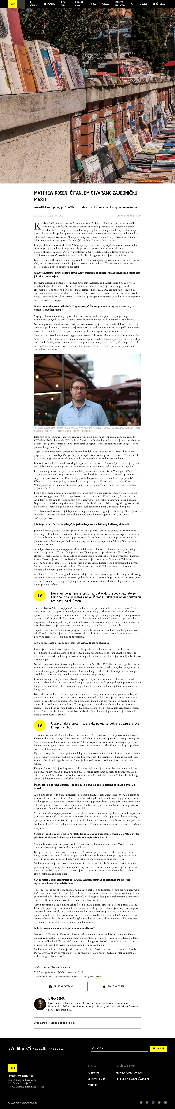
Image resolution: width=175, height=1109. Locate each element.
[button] (12, 4)
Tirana (137, 216)
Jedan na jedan (124, 216)
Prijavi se (158, 1048)
